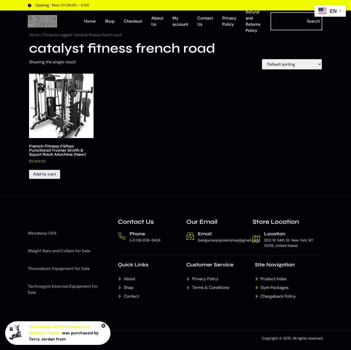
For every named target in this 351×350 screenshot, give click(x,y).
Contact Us (205, 21)
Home (90, 21)
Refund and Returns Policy (253, 21)
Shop (110, 21)
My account (180, 21)
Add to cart (44, 174)
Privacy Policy (229, 21)
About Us (157, 21)
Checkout (133, 21)
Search (313, 21)
